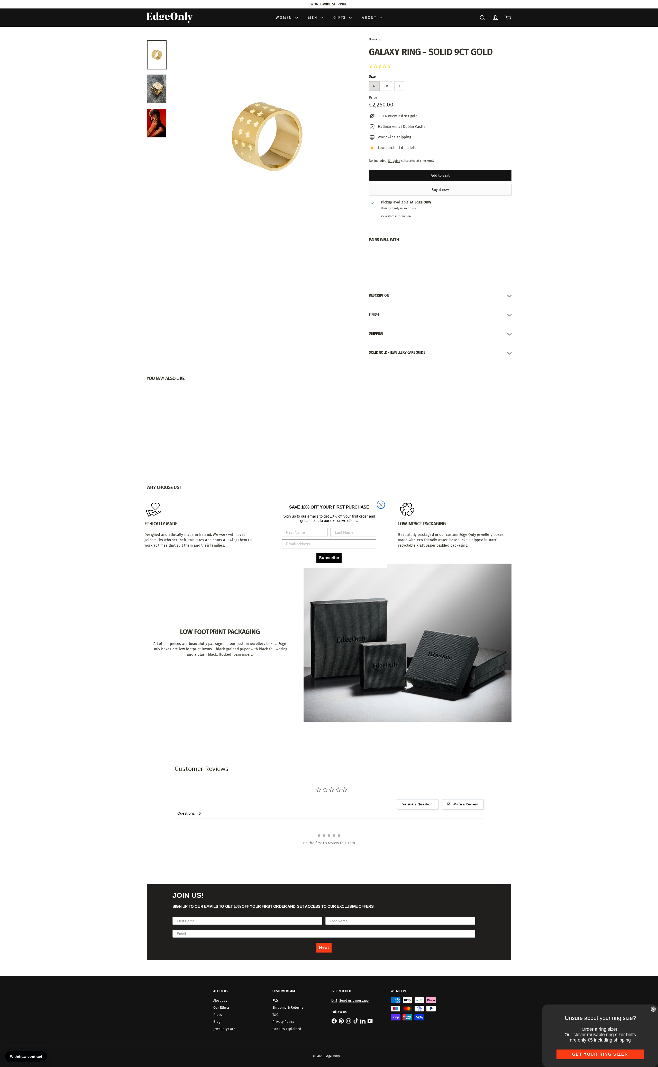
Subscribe (329, 558)
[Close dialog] (381, 505)
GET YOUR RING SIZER (600, 1054)
